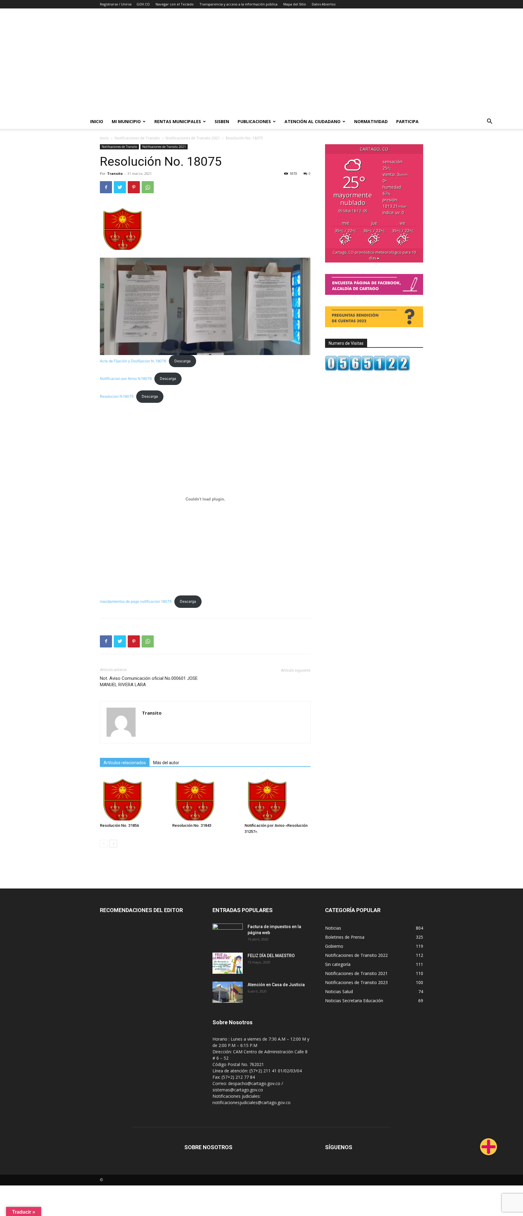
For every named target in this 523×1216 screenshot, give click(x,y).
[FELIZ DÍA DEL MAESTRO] (227, 963)
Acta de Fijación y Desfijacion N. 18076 (133, 361)
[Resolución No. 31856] (133, 797)
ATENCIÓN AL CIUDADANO (312, 121)
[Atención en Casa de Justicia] (227, 992)
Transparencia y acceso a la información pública (238, 4)
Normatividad (371, 121)
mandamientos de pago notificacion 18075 (136, 601)
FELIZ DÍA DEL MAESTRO (271, 955)
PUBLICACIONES (254, 121)
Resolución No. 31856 (119, 825)
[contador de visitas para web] (367, 369)
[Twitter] (120, 187)
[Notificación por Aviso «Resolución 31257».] (278, 797)
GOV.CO (143, 4)
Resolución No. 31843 (191, 825)
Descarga (182, 361)
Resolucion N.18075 (116, 396)
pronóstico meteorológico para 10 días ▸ (374, 255)
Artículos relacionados (125, 762)
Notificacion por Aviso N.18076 (126, 378)
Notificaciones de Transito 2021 (193, 138)
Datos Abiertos (323, 4)
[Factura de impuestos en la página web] (227, 934)
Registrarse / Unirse (116, 4)
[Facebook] (106, 187)
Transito (115, 173)
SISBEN (222, 121)
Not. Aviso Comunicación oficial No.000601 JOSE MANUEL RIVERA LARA (149, 681)
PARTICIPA (407, 121)
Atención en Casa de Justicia (276, 984)
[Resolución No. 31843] (205, 797)
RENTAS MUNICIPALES (177, 121)
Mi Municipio (126, 121)
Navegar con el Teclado (175, 4)
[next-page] (113, 843)
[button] (489, 122)
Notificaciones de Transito (137, 138)
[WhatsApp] (148, 187)
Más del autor (166, 762)
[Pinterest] (134, 187)
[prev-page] (103, 843)
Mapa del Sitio (294, 4)
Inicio (96, 121)
